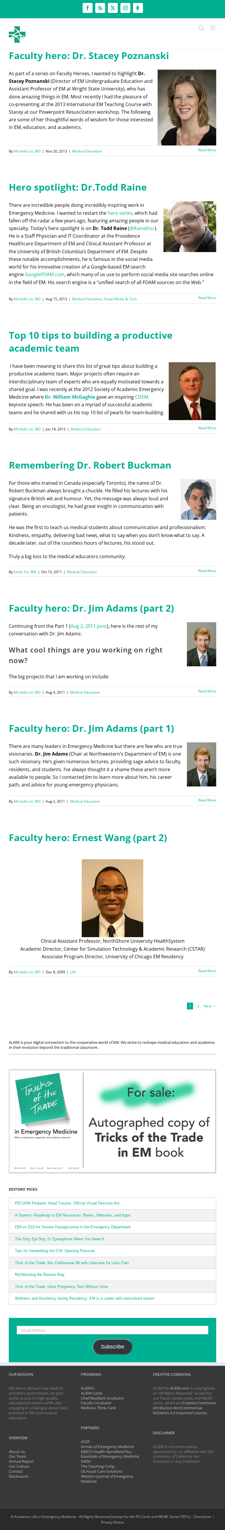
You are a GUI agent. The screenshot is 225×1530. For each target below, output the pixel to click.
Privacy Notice (112, 1522)
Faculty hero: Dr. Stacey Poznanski (89, 55)
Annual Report (21, 1461)
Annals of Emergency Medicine (107, 1446)
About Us (17, 1451)
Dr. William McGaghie (70, 397)
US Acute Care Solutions (101, 1471)
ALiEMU (87, 1388)
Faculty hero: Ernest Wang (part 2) (88, 837)
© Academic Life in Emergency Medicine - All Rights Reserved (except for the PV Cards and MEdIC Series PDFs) (100, 1516)
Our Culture (19, 1466)
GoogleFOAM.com (44, 274)
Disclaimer (203, 1516)
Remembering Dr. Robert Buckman (90, 465)
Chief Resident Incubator (102, 1398)
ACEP (85, 1441)
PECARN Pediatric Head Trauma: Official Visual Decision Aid (67, 1203)
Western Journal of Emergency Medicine (107, 1479)
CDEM (141, 397)
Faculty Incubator (96, 1402)
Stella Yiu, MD (25, 571)
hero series (120, 213)
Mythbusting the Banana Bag (39, 1274)
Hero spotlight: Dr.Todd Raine (78, 187)
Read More (207, 149)
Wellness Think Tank (98, 1407)
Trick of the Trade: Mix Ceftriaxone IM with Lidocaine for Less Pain (72, 1263)
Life (73, 971)
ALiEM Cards (92, 1393)
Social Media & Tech (120, 298)
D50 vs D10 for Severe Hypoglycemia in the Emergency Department (73, 1227)
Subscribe (112, 1347)
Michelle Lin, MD (27, 151)
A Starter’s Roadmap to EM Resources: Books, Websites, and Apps (72, 1215)
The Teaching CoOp (98, 1466)
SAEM (86, 1461)
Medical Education (87, 151)
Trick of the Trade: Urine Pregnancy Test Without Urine (61, 1286)
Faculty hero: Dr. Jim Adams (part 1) (91, 728)
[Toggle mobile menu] (213, 28)
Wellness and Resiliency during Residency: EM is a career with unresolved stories (84, 1298)
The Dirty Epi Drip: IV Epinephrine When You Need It (59, 1239)
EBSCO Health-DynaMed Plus (106, 1451)
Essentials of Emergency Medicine (110, 1456)
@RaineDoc (142, 228)
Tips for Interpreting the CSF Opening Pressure (55, 1251)
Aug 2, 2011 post (89, 626)
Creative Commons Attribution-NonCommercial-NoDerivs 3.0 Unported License (184, 1407)
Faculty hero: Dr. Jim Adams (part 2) (91, 608)
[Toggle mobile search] (201, 28)
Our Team (17, 1456)
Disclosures (18, 1476)
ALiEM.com (179, 1388)
